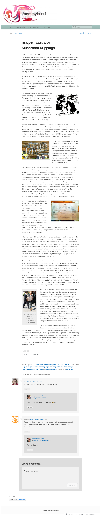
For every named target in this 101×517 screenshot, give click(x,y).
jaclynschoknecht (51, 369)
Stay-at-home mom (36, 369)
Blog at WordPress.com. (50, 510)
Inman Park (73, 366)
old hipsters (46, 368)
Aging (38, 364)
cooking (43, 364)
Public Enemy (59, 368)
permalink (69, 369)
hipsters (66, 366)
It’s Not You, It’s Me (33, 27)
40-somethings (27, 366)
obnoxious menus (35, 368)
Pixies (52, 368)
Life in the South (66, 364)
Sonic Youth (26, 369)
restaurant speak (70, 368)
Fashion (49, 364)
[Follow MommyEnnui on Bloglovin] (17, 500)
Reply (27, 389)
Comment (72, 485)
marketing (25, 368)
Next (90, 33)
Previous (82, 33)
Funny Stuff (56, 364)
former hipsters (57, 366)
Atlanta (35, 366)
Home (11, 27)
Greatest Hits (20, 27)
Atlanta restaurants (44, 366)
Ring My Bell (46, 27)
